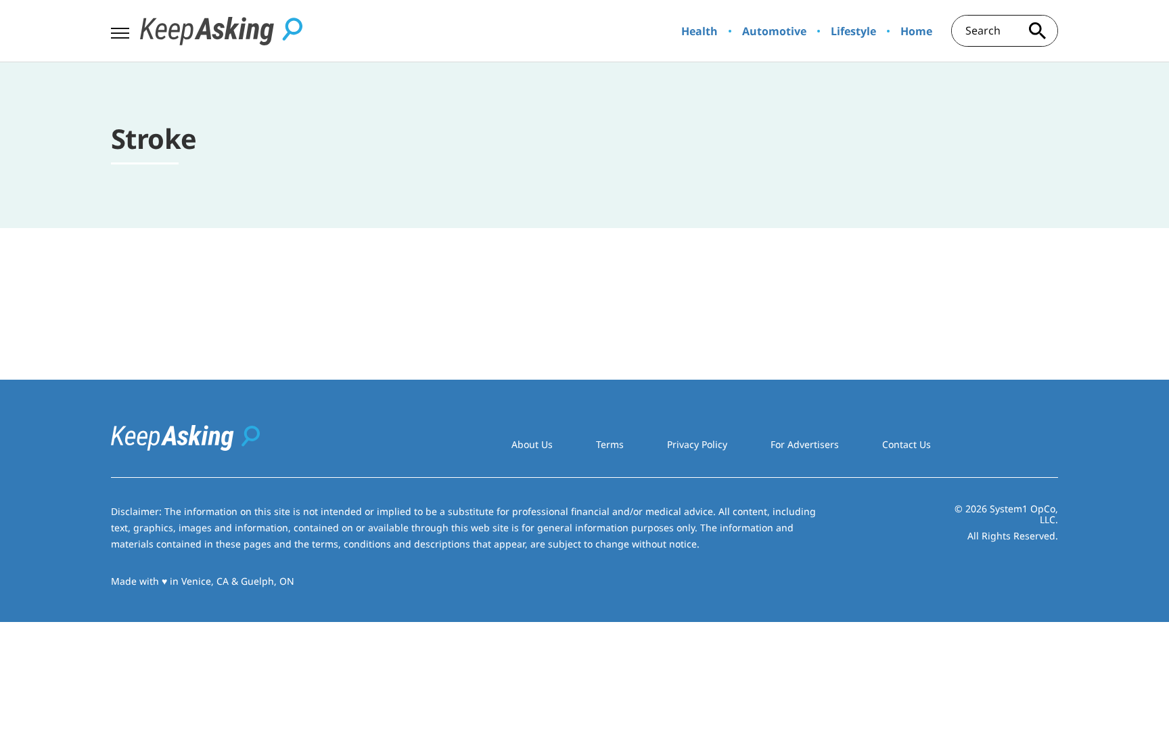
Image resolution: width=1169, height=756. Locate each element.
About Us (532, 444)
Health (699, 31)
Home (916, 31)
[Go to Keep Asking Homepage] (221, 31)
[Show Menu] (120, 30)
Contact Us (906, 444)
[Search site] (1037, 31)
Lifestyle (853, 31)
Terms (610, 444)
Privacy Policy (697, 444)
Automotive (774, 31)
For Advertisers (805, 444)
